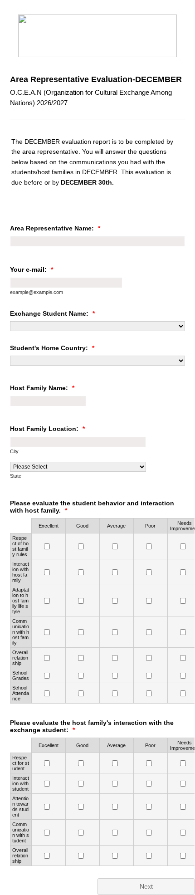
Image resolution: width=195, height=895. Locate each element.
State (15, 476)
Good (82, 525)
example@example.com (36, 292)
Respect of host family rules (20, 546)
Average (116, 525)
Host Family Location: (47, 428)
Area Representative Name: (55, 228)
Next (146, 886)
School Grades (20, 675)
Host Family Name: (42, 387)
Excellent (48, 525)
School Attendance (20, 693)
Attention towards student (20, 806)
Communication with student (20, 832)
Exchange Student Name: (52, 313)
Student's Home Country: (52, 348)
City (14, 451)
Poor (150, 525)
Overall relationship (20, 658)
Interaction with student (20, 783)
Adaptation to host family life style (20, 600)
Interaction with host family (20, 572)
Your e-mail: (31, 269)
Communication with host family (20, 632)
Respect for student (20, 763)
